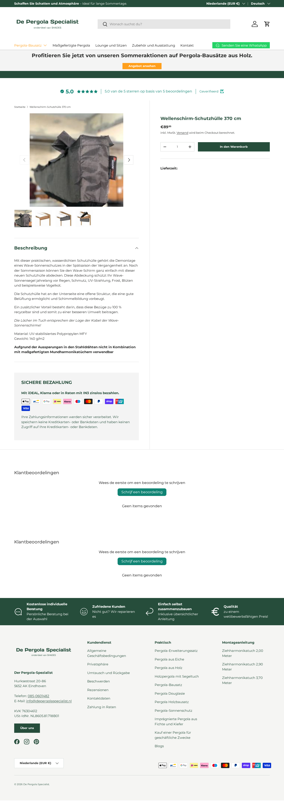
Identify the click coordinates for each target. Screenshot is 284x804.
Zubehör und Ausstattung (153, 45)
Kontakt (187, 45)
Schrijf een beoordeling (142, 492)
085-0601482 (38, 696)
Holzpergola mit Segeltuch (177, 676)
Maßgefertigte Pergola (71, 45)
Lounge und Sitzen (111, 45)
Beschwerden (98, 681)
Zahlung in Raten (101, 707)
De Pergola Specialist (36, 784)
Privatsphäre (97, 664)
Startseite (20, 106)
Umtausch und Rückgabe (108, 673)
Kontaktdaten (98, 698)
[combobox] (164, 24)
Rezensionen (97, 690)
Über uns (27, 728)
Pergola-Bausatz (28, 45)
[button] (267, 24)
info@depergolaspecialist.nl (49, 701)
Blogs (159, 746)
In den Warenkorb (234, 146)
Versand (182, 132)
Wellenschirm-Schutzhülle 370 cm (50, 106)
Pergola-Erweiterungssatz (176, 651)
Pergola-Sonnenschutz (173, 710)
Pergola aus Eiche (169, 659)
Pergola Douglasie (170, 693)
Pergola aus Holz (168, 668)
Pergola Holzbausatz (172, 702)
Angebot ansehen (142, 66)
